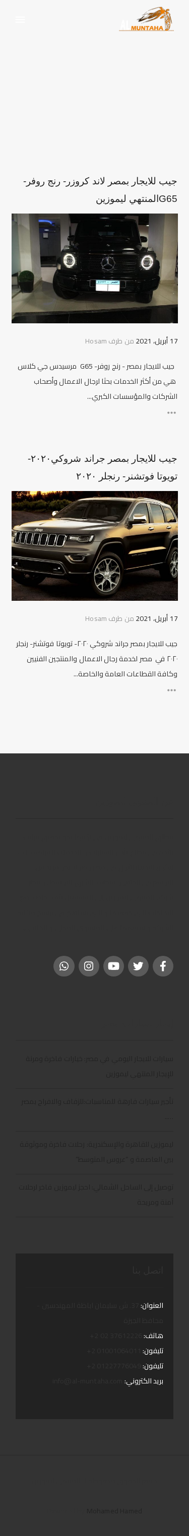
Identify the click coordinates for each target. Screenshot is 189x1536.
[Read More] (95, 412)
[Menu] (20, 20)
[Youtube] (113, 966)
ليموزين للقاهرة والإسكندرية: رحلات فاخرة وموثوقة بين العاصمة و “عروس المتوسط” (96, 1151)
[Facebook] (163, 966)
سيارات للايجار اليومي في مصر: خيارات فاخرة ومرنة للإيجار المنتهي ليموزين (99, 1066)
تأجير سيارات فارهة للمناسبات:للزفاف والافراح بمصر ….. (97, 1108)
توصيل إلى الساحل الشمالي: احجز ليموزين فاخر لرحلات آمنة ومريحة (96, 1194)
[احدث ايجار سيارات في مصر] (146, 20)
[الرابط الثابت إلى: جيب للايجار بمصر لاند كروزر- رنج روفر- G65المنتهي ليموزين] (164, 226)
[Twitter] (138, 966)
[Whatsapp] (63, 966)
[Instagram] (89, 966)
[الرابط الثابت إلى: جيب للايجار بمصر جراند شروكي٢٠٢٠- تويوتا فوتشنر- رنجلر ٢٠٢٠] (164, 504)
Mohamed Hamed (114, 1510)
